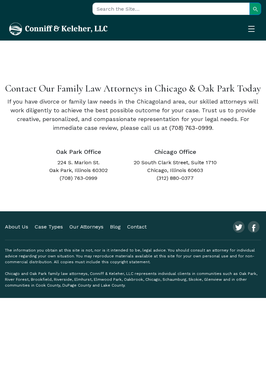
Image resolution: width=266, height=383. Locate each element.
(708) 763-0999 (190, 127)
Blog (115, 227)
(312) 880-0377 (175, 178)
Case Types (49, 227)
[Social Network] (239, 227)
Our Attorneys (86, 227)
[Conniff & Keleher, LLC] (58, 28)
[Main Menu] (254, 30)
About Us (16, 227)
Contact (137, 227)
